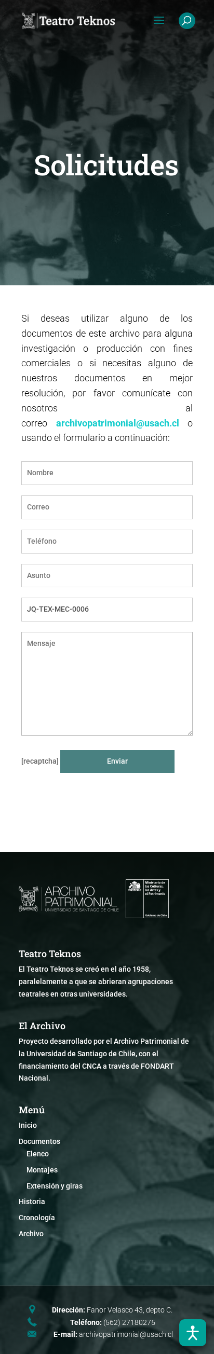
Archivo (31, 1233)
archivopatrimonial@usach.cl (117, 423)
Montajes (42, 1170)
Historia (32, 1201)
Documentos (39, 1141)
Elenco (37, 1154)
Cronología (37, 1217)
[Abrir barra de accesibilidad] (192, 1332)
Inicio (28, 1125)
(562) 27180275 (129, 1322)
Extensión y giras (54, 1186)
